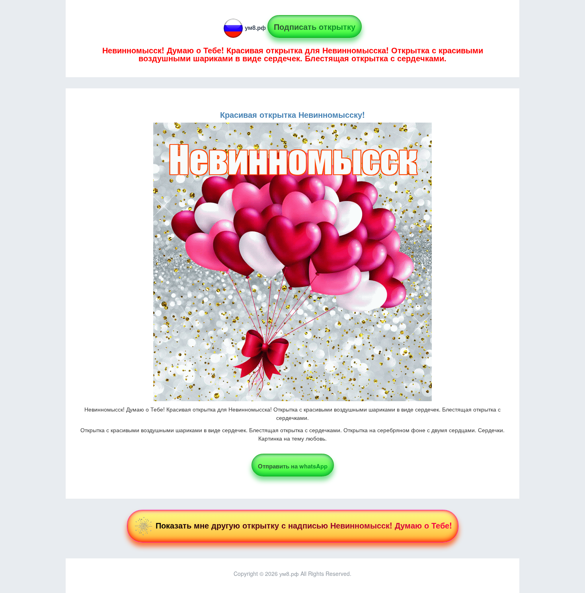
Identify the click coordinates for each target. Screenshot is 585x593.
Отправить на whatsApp (293, 466)
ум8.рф (255, 27)
